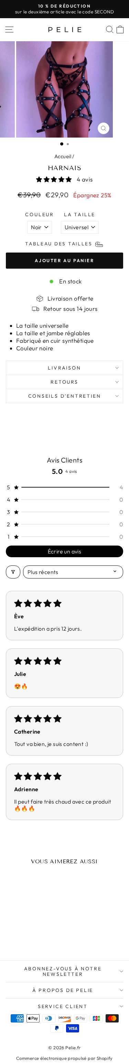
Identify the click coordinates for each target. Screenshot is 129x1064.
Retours (64, 382)
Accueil (62, 156)
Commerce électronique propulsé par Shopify (64, 1058)
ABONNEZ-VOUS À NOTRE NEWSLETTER (63, 971)
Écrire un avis (65, 551)
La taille (79, 214)
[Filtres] (13, 571)
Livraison (64, 368)
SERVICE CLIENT (63, 1006)
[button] (54, 179)
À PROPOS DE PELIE (63, 990)
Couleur (39, 214)
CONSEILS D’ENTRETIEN (64, 396)
